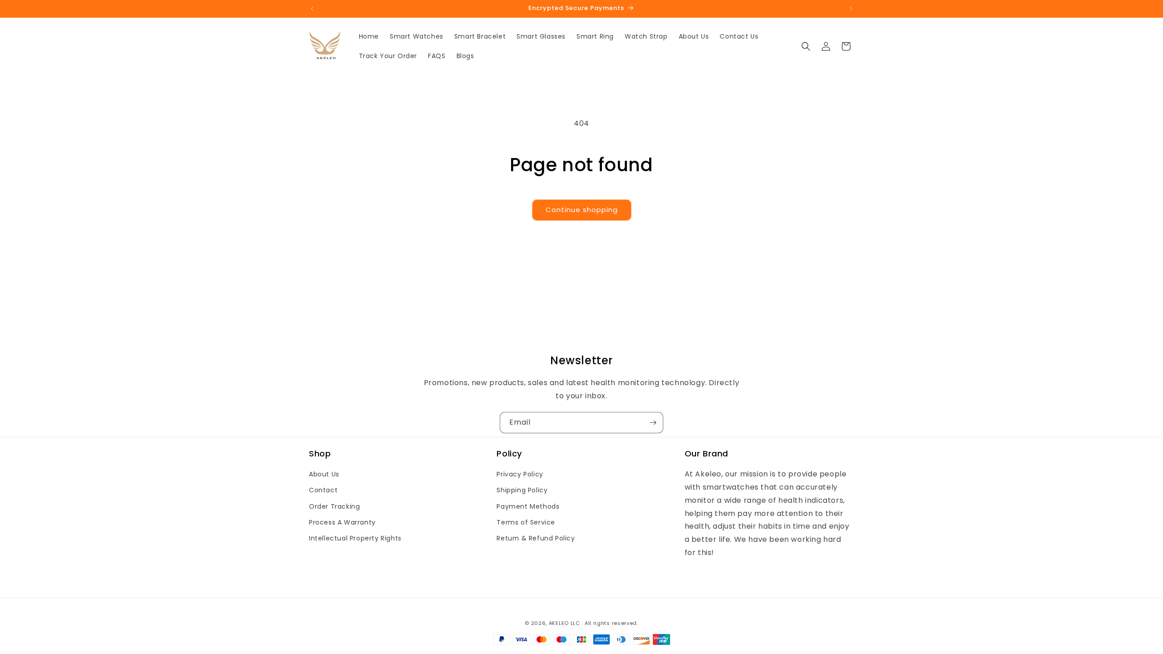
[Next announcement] (851, 8)
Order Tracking (334, 506)
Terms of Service (526, 522)
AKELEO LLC (564, 623)
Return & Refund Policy (536, 538)
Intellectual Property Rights (355, 538)
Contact (323, 490)
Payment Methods (528, 506)
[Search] (806, 46)
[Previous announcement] (312, 8)
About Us (324, 474)
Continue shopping (582, 209)
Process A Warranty (342, 522)
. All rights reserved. (610, 623)
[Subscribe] (653, 422)
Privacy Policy (520, 474)
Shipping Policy (522, 490)
